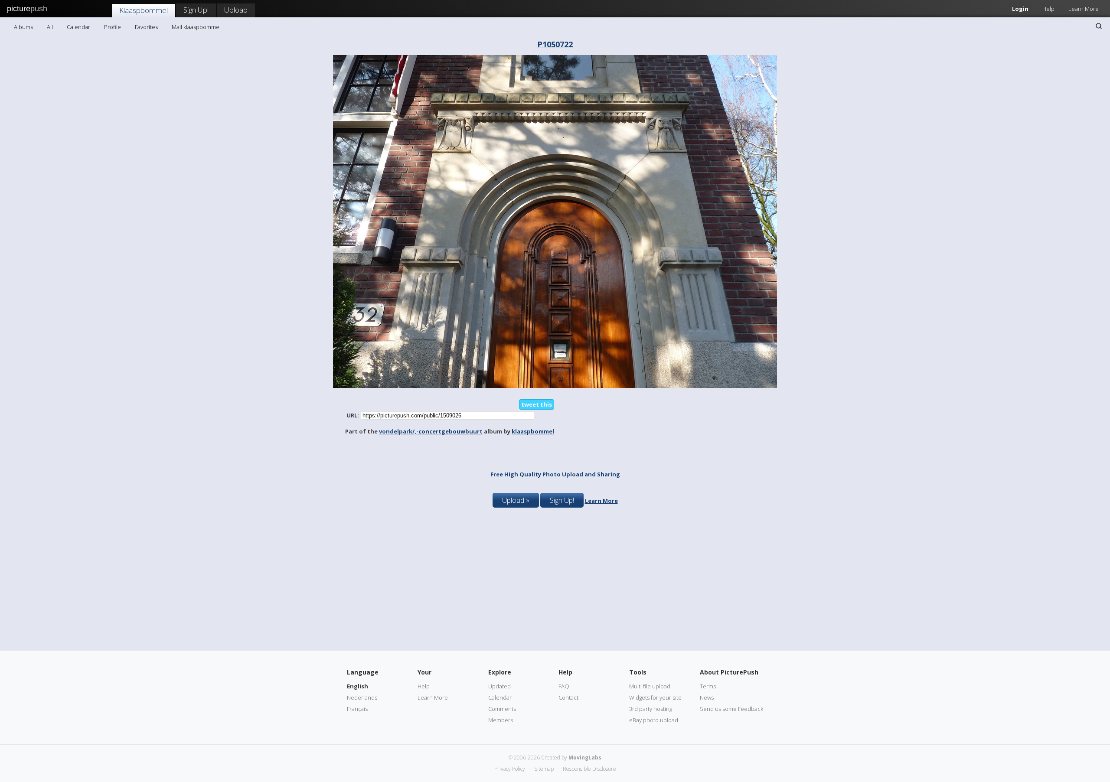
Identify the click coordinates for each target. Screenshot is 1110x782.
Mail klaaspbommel (196, 27)
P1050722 (555, 44)
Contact (568, 697)
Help (1048, 9)
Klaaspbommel (143, 10)
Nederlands (362, 697)
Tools (637, 672)
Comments (502, 709)
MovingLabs (584, 757)
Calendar (78, 27)
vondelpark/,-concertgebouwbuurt (431, 431)
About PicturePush (729, 672)
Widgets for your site (655, 697)
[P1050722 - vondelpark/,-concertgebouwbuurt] (555, 386)
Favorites (146, 27)
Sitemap (544, 768)
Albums (23, 27)
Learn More (1083, 9)
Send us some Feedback (731, 709)
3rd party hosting (650, 709)
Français (357, 709)
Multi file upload (649, 686)
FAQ (563, 686)
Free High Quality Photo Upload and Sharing (555, 474)
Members (500, 720)
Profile (112, 27)
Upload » (515, 500)
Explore (499, 672)
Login (1020, 9)
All (50, 27)
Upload (236, 10)
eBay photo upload (653, 720)
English (357, 686)
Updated (499, 686)
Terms (708, 686)
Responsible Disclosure (589, 768)
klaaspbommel (533, 431)
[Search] (1099, 26)
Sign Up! (196, 10)
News (707, 697)
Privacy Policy (509, 768)
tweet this (536, 404)
